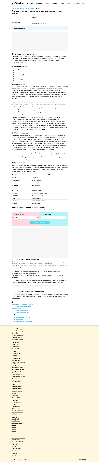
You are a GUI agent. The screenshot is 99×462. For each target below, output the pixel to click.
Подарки (14, 450)
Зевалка (14, 431)
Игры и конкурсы (16, 448)
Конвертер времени (17, 412)
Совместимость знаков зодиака (18, 362)
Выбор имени (16, 353)
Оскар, (36, 210)
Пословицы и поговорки (15, 444)
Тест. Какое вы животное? (20, 319)
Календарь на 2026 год (18, 330)
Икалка (14, 429)
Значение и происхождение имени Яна (23, 304)
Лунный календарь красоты (17, 392)
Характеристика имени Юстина (20, 312)
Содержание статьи (20, 28)
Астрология (55, 3)
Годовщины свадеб (17, 339)
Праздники (39, 3)
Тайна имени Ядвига (17, 308)
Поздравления (16, 346)
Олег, (31, 210)
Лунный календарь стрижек (17, 389)
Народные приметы (17, 441)
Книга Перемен (16, 421)
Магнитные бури (16, 402)
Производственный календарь (17, 332)
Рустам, (41, 210)
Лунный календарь (17, 386)
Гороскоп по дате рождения (16, 372)
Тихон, (46, 210)
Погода (14, 404)
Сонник (84, 3)
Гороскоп (14, 365)
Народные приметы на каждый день (18, 438)
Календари (30, 3)
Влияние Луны (16, 397)
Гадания (76, 3)
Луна (62, 3)
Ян (54, 210)
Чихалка (14, 425)
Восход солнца (16, 406)
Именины (14, 355)
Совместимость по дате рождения (18, 377)
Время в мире (16, 408)
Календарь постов (17, 337)
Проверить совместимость (39, 222)
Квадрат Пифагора (17, 423)
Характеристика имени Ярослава (21, 306)
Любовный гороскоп (17, 367)
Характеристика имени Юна (20, 310)
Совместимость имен (18, 374)
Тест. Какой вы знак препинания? (22, 321)
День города (15, 348)
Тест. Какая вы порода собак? (21, 317)
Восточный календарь (18, 369)
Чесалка (14, 427)
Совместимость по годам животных (17, 380)
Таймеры (14, 414)
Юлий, (50, 210)
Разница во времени (17, 410)
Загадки (14, 446)
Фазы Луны (15, 395)
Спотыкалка (15, 433)
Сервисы (69, 3)
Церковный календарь (18, 335)
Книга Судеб (15, 419)
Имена (47, 3)
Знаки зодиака (16, 360)
